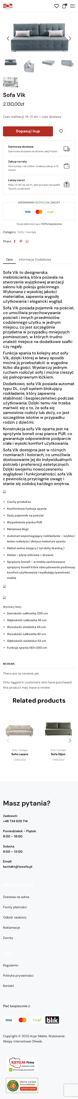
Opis (9, 260)
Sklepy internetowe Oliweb (22, 1041)
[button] (8, 39)
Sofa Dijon (58, 754)
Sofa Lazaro (19, 754)
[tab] (9, 260)
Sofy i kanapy (27, 232)
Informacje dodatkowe (35, 260)
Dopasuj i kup (28, 131)
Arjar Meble (38, 1036)
